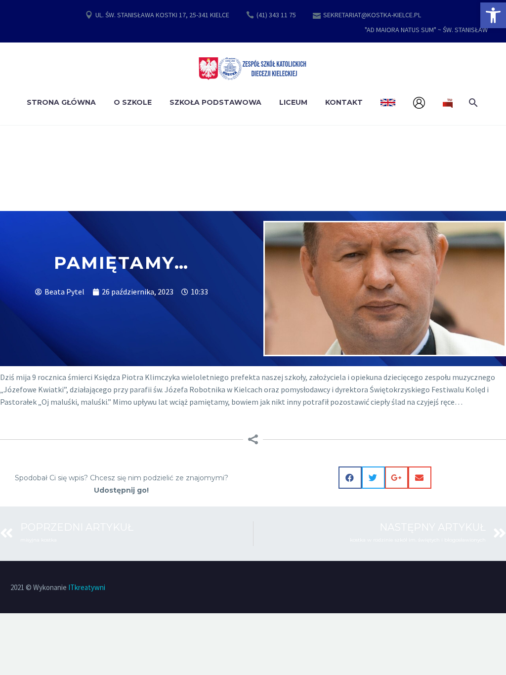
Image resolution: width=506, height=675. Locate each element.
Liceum (293, 102)
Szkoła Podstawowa (215, 102)
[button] (493, 15)
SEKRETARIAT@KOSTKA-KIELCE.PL (372, 14)
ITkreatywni (86, 587)
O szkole (133, 102)
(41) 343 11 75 (276, 14)
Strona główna (61, 102)
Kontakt (344, 102)
